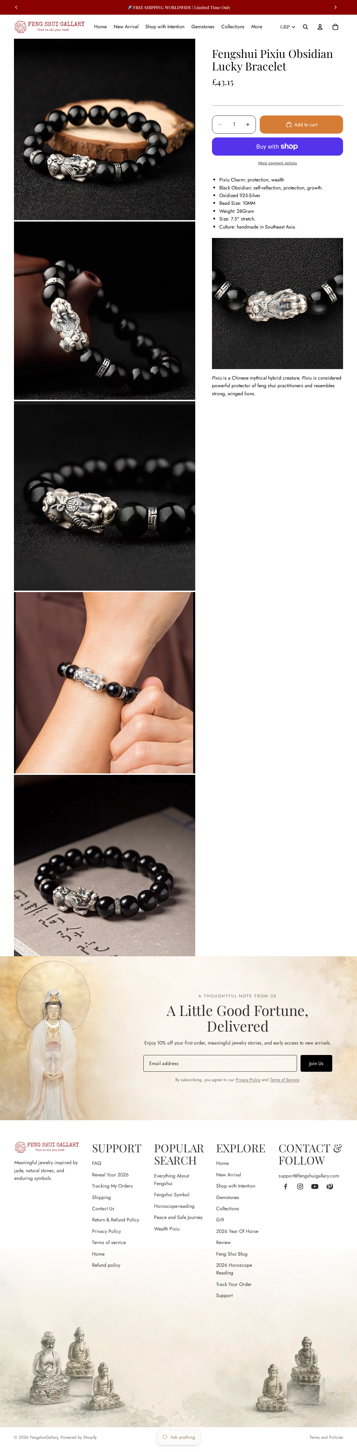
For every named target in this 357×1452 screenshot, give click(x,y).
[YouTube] (315, 1186)
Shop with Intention (235, 1185)
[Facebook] (286, 1186)
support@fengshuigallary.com (309, 1175)
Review (223, 1242)
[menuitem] (257, 27)
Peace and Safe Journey (178, 1217)
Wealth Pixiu (167, 1228)
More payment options (277, 163)
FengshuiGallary (44, 1437)
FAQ (96, 1163)
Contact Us (103, 1208)
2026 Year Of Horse (237, 1231)
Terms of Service (284, 1080)
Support (224, 1295)
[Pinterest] (329, 1186)
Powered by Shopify (79, 1437)
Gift (220, 1219)
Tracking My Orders (112, 1185)
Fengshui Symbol (171, 1194)
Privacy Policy (248, 1080)
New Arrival (228, 1174)
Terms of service (109, 1242)
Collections (227, 1208)
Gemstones (227, 1197)
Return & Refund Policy (115, 1219)
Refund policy (106, 1265)
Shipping (101, 1197)
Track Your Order (234, 1284)
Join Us (316, 1063)
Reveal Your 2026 (110, 1174)
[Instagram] (300, 1186)
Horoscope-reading (174, 1206)
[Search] (305, 27)
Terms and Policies (326, 1437)
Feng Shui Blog (232, 1253)
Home (98, 1253)
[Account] (320, 27)
